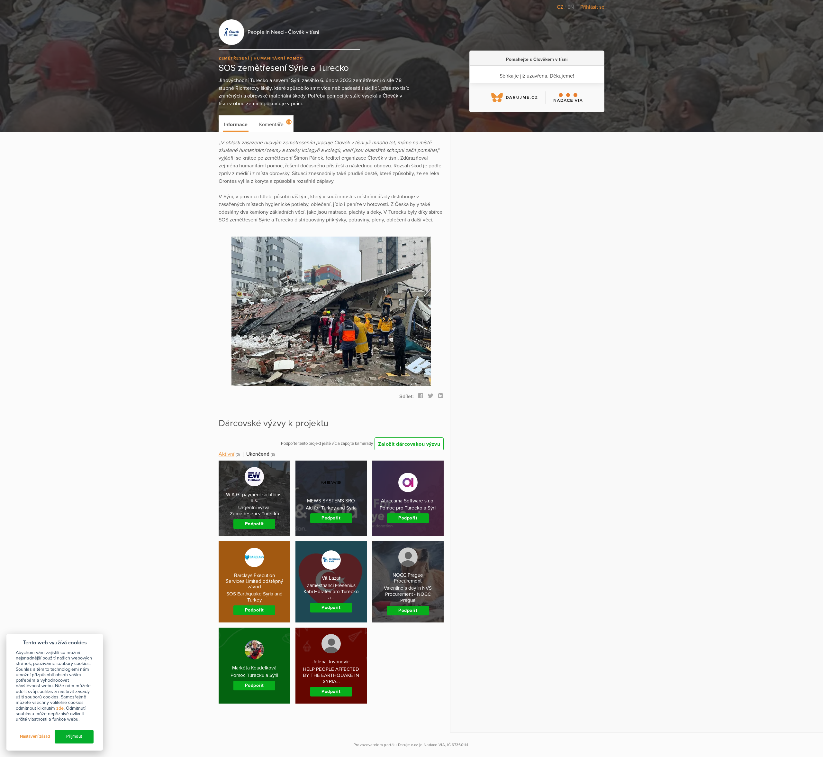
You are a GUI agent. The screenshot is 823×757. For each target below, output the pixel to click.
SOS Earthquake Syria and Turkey (254, 597)
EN (570, 7)
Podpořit (254, 524)
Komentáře (275, 124)
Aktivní (226, 454)
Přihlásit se (592, 7)
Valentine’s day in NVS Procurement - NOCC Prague (408, 594)
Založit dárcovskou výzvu (409, 444)
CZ (561, 7)
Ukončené (257, 454)
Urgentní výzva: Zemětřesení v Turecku (254, 511)
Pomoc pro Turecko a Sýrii (408, 508)
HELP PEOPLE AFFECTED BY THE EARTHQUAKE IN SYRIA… (331, 675)
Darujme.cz (408, 745)
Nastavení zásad (35, 736)
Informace (236, 124)
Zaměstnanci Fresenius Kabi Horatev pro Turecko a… (331, 592)
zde (60, 708)
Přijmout (74, 736)
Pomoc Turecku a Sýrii (254, 675)
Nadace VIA (434, 745)
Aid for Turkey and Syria (331, 508)
